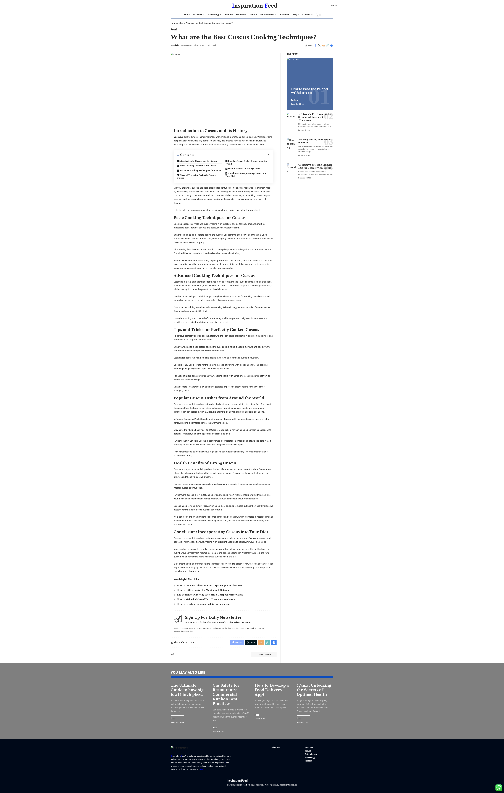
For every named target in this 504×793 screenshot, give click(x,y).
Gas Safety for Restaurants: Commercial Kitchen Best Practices (226, 694)
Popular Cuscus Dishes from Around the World (246, 162)
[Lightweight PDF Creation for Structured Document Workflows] (291, 118)
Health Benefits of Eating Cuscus (244, 168)
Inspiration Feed (240, 785)
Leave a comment (265, 654)
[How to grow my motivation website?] (291, 143)
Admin (176, 45)
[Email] (323, 45)
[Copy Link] (327, 45)
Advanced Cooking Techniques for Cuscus (200, 170)
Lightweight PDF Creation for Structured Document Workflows (314, 117)
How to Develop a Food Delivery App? (272, 690)
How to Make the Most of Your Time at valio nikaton (206, 599)
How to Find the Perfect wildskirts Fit (309, 91)
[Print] (331, 45)
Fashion (294, 100)
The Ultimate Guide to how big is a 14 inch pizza (187, 690)
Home (174, 23)
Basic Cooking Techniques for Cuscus (198, 166)
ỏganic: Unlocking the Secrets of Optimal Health (314, 690)
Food (174, 29)
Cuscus (177, 137)
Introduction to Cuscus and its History (198, 161)
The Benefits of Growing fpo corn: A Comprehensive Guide (210, 594)
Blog (181, 23)
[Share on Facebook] (315, 45)
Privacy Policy (250, 628)
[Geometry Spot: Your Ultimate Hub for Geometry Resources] (291, 168)
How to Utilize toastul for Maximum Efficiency (203, 590)
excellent (222, 542)
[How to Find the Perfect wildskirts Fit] (310, 71)
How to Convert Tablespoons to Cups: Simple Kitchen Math (210, 585)
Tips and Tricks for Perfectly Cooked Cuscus (196, 176)
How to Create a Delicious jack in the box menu (203, 604)
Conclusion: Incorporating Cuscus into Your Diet (245, 174)
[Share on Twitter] (319, 45)
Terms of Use (204, 628)
